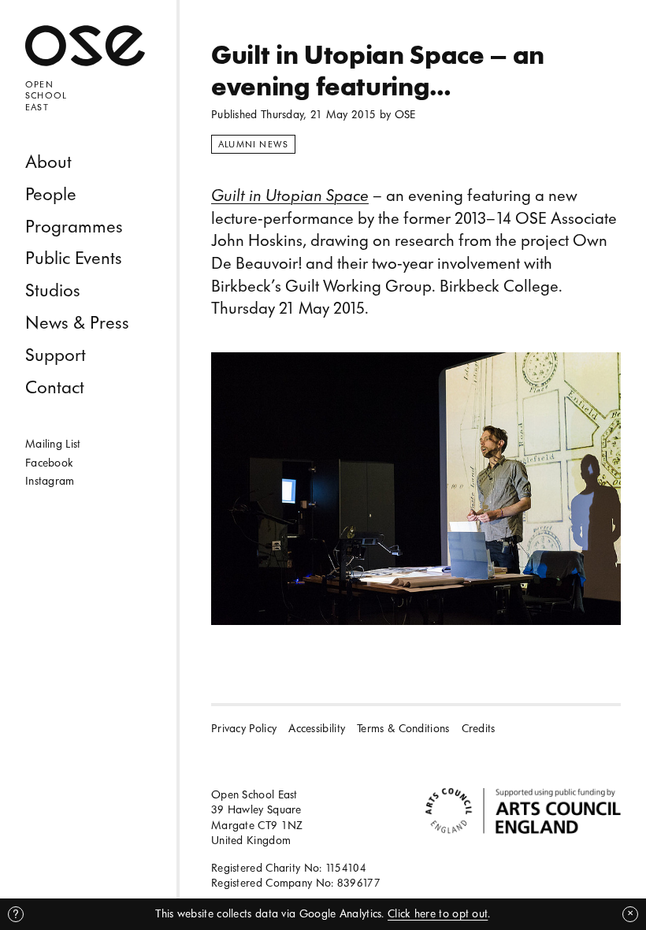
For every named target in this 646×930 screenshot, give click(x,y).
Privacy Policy (244, 728)
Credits (479, 728)
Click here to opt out (438, 914)
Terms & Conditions (403, 728)
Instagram (50, 481)
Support (55, 355)
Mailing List (53, 444)
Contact (54, 387)
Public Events (73, 258)
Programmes (74, 226)
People (50, 194)
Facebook (49, 463)
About (48, 162)
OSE (405, 114)
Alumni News (253, 144)
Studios (52, 290)
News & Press (77, 322)
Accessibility (316, 728)
